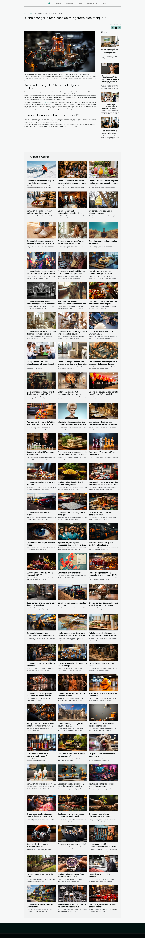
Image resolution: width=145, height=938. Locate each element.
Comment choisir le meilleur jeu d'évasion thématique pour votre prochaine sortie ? (71, 183)
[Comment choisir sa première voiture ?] (41, 501)
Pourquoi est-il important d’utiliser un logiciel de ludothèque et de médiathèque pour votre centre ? (41, 424)
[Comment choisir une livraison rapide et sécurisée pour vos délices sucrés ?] (41, 200)
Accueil (25, 13)
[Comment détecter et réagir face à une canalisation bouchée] (72, 320)
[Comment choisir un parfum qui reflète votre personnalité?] (72, 230)
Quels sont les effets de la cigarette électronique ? (37, 755)
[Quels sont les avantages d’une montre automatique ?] (72, 863)
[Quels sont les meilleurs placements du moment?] (103, 803)
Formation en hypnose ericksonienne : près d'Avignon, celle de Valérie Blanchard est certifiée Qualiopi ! (110, 79)
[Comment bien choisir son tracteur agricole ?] (72, 592)
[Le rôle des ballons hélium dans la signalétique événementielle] (103, 381)
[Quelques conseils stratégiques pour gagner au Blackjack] (72, 803)
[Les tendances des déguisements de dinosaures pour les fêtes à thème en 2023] (41, 381)
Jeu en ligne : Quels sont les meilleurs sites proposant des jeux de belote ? (103, 424)
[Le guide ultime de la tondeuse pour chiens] (103, 742)
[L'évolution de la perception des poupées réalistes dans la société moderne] (72, 411)
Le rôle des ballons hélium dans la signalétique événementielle (103, 393)
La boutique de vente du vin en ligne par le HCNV (40, 574)
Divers (104, 3)
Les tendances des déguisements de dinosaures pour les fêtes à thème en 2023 (41, 394)
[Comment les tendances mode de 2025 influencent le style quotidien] (41, 260)
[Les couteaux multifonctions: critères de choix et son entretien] (103, 833)
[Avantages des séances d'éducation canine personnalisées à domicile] (72, 290)
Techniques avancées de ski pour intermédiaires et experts (40, 182)
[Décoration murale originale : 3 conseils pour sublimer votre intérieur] (72, 773)
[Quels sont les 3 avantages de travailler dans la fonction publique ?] (72, 712)
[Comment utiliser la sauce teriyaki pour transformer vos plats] (103, 290)
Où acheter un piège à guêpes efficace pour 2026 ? (101, 212)
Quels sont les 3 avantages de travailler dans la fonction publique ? (70, 725)
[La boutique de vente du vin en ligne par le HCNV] (41, 561)
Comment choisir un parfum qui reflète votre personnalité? (71, 242)
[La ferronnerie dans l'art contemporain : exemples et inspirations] (72, 381)
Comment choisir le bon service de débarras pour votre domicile (41, 332)
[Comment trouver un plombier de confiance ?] (41, 652)
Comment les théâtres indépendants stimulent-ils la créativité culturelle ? (70, 213)
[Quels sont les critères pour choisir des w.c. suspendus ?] (41, 592)
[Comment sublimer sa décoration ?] (41, 773)
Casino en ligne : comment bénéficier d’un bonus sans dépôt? (103, 574)
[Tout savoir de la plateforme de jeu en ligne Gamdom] (103, 773)
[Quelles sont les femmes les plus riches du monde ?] (72, 682)
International (69, 3)
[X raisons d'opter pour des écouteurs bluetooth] (41, 833)
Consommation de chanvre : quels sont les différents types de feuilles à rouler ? (72, 454)
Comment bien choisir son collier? (72, 844)
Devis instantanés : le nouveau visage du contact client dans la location (110, 131)
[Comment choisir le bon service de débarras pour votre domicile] (41, 320)
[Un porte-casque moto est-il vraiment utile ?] (103, 320)
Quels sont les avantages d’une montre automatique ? (71, 875)
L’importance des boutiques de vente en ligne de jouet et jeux (39, 815)
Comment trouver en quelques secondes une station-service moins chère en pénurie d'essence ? (41, 696)
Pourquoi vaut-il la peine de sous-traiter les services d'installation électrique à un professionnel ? (41, 725)
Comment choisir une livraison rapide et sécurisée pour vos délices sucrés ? (39, 213)
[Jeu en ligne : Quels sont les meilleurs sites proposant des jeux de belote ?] (103, 411)
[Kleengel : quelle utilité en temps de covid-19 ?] (41, 441)
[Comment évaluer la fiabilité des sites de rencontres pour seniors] (72, 260)
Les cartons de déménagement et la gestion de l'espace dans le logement (103, 364)
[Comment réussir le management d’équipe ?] (41, 471)
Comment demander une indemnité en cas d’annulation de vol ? (40, 635)
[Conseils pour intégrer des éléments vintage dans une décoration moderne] (103, 260)
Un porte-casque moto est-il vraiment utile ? (101, 332)
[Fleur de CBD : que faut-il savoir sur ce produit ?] (72, 742)
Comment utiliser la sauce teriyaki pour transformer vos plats (103, 302)
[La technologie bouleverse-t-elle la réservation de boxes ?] (110, 97)
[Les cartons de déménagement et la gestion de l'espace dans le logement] (103, 350)
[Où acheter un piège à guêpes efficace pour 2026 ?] (103, 200)
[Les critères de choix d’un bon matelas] (103, 863)
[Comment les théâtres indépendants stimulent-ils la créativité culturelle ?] (72, 200)
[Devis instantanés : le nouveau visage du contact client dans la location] (110, 122)
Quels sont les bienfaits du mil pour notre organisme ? (70, 483)
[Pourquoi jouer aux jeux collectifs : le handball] (103, 682)
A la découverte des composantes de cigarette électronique (72, 905)
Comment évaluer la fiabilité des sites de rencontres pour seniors (71, 272)
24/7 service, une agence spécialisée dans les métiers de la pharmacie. (72, 545)
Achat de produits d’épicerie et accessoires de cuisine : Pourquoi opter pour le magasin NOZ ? (103, 635)
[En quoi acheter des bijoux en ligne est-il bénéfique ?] (72, 652)
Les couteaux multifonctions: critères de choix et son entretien (102, 845)
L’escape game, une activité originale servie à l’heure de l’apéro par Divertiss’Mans (41, 364)
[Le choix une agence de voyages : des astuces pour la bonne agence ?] (72, 622)
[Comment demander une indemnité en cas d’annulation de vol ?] (41, 622)
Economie (58, 3)
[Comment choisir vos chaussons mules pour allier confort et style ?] (41, 230)
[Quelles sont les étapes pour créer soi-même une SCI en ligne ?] (103, 592)
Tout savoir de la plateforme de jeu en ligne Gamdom (102, 785)
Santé (80, 3)
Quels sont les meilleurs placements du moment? (99, 815)
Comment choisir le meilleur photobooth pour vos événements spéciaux (41, 303)
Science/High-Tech (92, 3)
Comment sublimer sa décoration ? (41, 784)
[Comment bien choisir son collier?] (72, 833)
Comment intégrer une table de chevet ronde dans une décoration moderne (72, 364)
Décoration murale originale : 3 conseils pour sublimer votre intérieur (71, 786)
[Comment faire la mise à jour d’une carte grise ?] (72, 501)
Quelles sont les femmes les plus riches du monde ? (72, 694)
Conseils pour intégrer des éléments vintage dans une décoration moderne (100, 273)
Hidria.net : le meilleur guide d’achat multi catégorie (101, 544)
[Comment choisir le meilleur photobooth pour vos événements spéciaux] (41, 290)
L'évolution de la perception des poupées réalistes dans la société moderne (72, 424)
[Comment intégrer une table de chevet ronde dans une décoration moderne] (72, 350)
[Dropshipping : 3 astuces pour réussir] (103, 652)
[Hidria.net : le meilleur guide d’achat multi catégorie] (103, 531)
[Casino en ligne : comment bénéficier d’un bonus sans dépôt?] (103, 561)
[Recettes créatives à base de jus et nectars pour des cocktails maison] (103, 169)
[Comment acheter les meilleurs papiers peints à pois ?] (103, 712)
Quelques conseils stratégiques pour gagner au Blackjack (71, 815)
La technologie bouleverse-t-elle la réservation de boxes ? (110, 106)
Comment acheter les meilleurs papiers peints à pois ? (102, 724)
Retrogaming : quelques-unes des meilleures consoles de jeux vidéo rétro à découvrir (103, 484)
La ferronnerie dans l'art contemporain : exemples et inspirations (69, 394)
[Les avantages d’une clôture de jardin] (41, 863)
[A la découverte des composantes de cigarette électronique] (72, 893)
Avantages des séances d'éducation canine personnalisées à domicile (72, 303)
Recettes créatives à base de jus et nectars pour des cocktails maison (103, 182)
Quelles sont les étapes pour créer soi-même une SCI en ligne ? (103, 604)
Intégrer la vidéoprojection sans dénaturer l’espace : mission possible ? (110, 50)
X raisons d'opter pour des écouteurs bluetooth (37, 845)
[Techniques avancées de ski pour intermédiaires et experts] (41, 169)
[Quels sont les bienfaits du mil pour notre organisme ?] (72, 471)
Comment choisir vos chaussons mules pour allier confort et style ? (41, 242)
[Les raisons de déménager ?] (72, 561)
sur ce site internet (46, 102)
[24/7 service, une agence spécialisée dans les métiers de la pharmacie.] (72, 531)
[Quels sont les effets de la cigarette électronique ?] (41, 742)
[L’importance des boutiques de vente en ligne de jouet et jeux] (41, 803)
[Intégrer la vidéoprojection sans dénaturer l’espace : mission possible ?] (110, 41)
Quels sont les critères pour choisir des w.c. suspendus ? (41, 604)
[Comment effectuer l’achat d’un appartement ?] (41, 893)
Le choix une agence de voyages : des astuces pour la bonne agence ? (72, 635)
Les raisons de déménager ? (69, 573)
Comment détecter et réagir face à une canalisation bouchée (72, 332)
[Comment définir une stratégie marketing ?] (103, 441)
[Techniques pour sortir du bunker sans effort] (103, 230)
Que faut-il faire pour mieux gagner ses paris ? (100, 513)
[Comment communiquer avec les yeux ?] (41, 531)
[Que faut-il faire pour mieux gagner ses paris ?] (103, 501)
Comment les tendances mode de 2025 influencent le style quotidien (41, 272)
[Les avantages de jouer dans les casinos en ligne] (103, 893)
